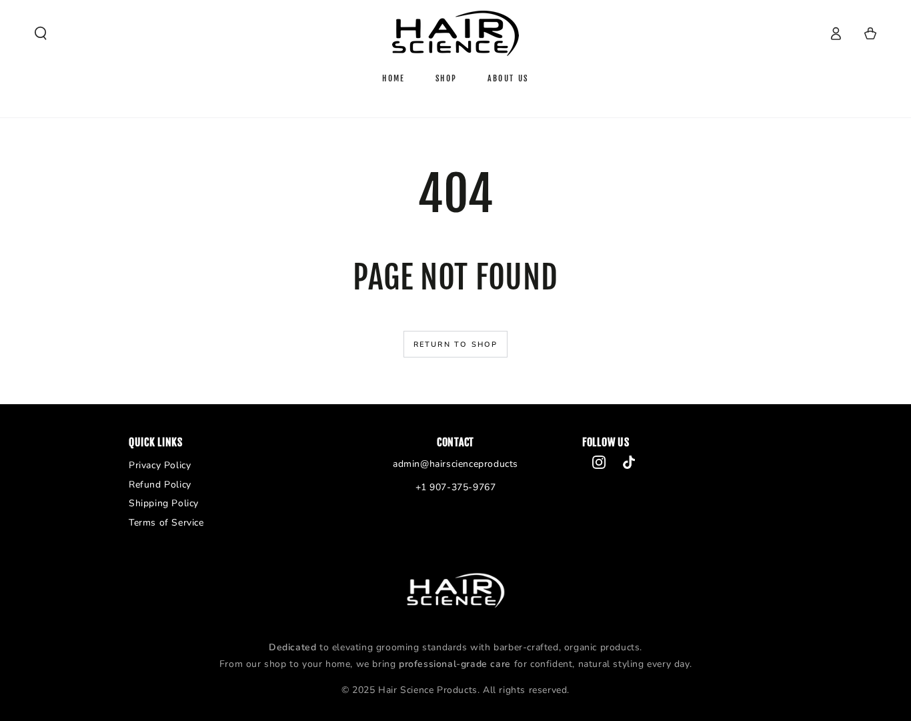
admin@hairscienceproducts (455, 464)
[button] (40, 33)
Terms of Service (166, 522)
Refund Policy (160, 484)
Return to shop (455, 344)
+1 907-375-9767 (455, 487)
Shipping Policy (164, 503)
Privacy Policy (160, 465)
